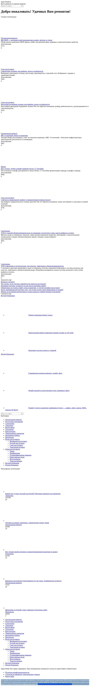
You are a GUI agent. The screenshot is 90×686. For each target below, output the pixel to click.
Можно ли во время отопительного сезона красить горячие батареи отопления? (31, 292)
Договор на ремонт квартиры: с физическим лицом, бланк (27, 523)
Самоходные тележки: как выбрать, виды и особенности (22, 71)
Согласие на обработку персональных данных (22, 674)
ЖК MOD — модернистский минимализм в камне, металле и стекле (26, 40)
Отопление (9, 429)
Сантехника (5, 231)
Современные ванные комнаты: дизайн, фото (45, 373)
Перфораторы (15, 453)
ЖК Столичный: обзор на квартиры (14, 135)
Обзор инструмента (12, 449)
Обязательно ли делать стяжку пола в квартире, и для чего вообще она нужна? (30, 288)
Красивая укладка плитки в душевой (42, 350)
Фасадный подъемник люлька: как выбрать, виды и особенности (25, 104)
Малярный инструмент (18, 441)
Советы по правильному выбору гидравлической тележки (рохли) (26, 200)
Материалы (9, 437)
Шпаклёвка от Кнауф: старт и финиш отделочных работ (26, 610)
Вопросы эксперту (8, 282)
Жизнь (3, 167)
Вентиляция (9, 427)
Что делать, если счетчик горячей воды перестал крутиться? (23, 284)
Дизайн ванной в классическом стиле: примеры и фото (48, 390)
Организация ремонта (9, 38)
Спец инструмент (7, 69)
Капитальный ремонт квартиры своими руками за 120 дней (51, 333)
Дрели (12, 451)
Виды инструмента (12, 439)
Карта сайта (9, 676)
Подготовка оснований (14, 422)
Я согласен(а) (43, 684)
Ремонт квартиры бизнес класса (40, 315)
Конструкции (10, 431)
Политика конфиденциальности (17, 672)
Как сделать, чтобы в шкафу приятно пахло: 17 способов (22, 169)
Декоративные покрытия (14, 433)
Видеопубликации (8, 296)
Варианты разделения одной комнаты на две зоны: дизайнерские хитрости (33, 581)
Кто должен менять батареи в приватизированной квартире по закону (31, 552)
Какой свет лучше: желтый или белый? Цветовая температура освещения (32, 494)
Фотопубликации (7, 354)
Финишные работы (12, 435)
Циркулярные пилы (17, 457)
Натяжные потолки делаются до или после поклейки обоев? (23, 286)
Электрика (9, 425)
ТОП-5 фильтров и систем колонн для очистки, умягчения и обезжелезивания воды (32, 266)
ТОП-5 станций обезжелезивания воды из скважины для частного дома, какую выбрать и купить (37, 233)
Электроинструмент (17, 447)
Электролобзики (16, 461)
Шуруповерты (15, 459)
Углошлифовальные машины (20, 455)
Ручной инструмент (17, 443)
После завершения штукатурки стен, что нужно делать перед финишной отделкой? (32, 290)
